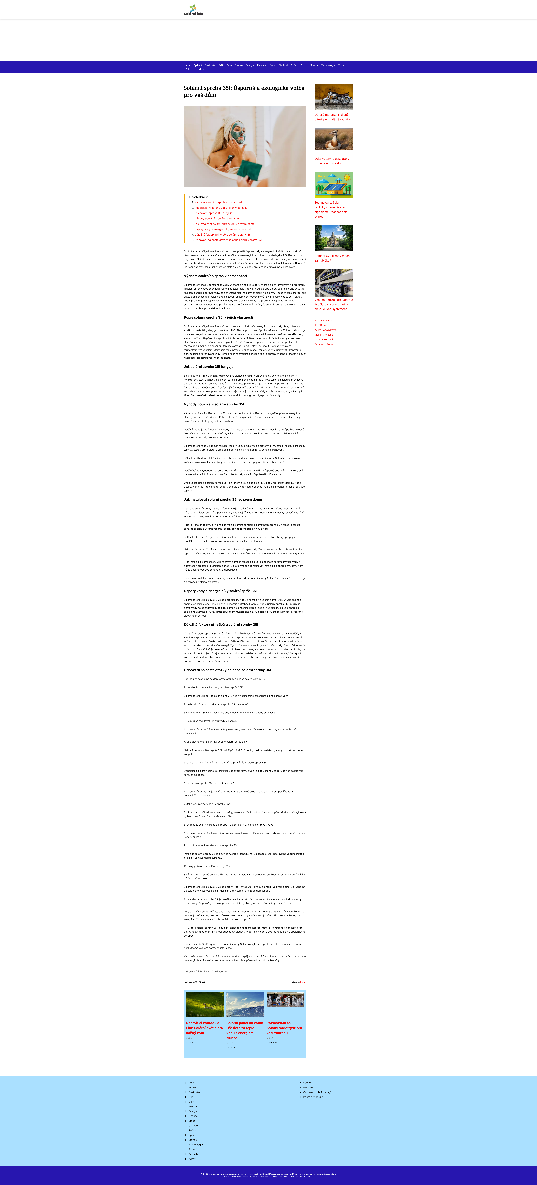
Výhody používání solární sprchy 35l (217, 218)
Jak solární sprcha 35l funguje (213, 213)
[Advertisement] (268, 40)
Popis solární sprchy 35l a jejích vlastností (221, 207)
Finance (261, 65)
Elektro (239, 65)
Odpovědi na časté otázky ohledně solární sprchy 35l (228, 240)
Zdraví (201, 69)
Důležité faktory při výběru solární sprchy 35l (223, 234)
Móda (272, 65)
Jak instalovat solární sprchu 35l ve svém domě (225, 223)
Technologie (328, 65)
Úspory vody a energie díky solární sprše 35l (223, 229)
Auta (188, 65)
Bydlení (197, 65)
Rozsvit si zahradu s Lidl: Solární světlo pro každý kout (204, 1028)
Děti (221, 65)
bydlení (303, 982)
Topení (342, 65)
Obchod (283, 65)
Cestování (210, 65)
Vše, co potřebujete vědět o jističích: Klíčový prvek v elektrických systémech (334, 304)
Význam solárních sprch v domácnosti (219, 202)
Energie (250, 65)
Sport (304, 65)
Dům (229, 65)
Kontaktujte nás (219, 971)
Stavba (314, 65)
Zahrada (190, 69)
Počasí (294, 65)
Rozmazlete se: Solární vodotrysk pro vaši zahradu (284, 1028)
